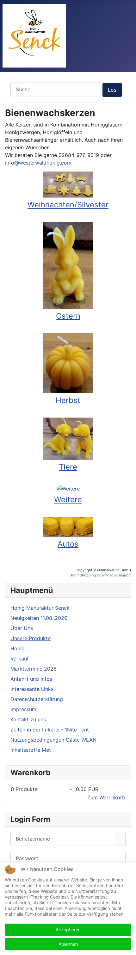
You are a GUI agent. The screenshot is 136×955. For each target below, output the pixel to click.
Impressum (23, 709)
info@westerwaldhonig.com (38, 162)
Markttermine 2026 (33, 669)
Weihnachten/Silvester (68, 204)
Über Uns (21, 628)
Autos (68, 544)
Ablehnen (68, 944)
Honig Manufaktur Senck (40, 608)
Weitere (68, 499)
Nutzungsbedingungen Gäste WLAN (53, 740)
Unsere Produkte (30, 638)
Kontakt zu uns (28, 719)
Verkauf (19, 658)
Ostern (68, 316)
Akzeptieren (68, 929)
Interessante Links (31, 689)
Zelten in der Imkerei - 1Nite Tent (49, 729)
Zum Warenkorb (106, 797)
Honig (17, 648)
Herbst (68, 400)
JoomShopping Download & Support (100, 575)
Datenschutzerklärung (36, 699)
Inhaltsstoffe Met (30, 750)
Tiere (68, 466)
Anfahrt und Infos (31, 679)
